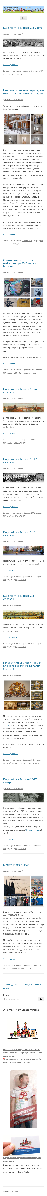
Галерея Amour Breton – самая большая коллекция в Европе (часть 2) (22, 666)
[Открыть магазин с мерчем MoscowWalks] (23, 1099)
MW (41, 71)
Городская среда (28, 373)
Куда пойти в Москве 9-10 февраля (19, 533)
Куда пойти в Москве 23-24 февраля (20, 390)
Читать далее (10, 64)
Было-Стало (20, 968)
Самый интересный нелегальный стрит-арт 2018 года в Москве (22, 263)
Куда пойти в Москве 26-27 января (20, 780)
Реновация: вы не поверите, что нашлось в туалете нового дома (23, 91)
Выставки (19, 763)
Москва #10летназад (16, 865)
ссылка (7, 725)
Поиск (6, 995)
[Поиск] (41, 999)
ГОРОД (14, 244)
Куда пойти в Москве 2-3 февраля (18, 597)
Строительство (24, 244)
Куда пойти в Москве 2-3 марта (22, 27)
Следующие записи (34, 984)
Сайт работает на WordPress (14, 1191)
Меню (23, 18)
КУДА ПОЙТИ (17, 74)
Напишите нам (33, 830)
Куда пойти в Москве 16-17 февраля (20, 460)
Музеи (37, 763)
